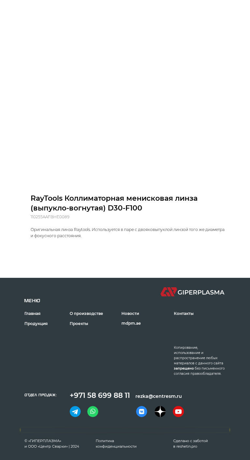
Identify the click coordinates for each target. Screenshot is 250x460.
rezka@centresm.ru (158, 396)
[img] (75, 411)
